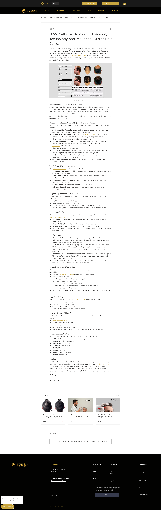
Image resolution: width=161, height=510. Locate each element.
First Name (97, 464)
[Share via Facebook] (50, 380)
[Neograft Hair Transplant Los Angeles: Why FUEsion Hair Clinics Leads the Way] (53, 405)
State (111, 478)
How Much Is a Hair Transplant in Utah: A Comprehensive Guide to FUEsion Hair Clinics (106, 416)
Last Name (113, 464)
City (94, 478)
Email (95, 471)
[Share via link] (62, 380)
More (106, 17)
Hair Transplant (54, 375)
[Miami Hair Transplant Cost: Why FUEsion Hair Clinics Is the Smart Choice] (80, 405)
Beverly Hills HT (69, 17)
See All (118, 395)
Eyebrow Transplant (95, 17)
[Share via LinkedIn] (58, 380)
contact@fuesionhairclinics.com (60, 478)
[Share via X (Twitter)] (54, 380)
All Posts (43, 17)
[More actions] (111, 29)
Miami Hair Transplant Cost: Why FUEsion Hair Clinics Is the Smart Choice (80, 416)
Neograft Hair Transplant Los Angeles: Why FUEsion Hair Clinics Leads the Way (52, 416)
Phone (112, 471)
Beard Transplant (82, 17)
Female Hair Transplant (55, 17)
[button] (124, 3)
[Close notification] (21, 498)
